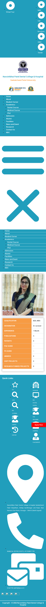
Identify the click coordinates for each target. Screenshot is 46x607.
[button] (23, 182)
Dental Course (13, 107)
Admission (10, 116)
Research (10, 127)
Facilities (9, 121)
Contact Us (10, 130)
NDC (8, 132)
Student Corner (12, 102)
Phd (8, 113)
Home (8, 96)
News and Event (12, 124)
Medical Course (13, 110)
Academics (10, 105)
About (8, 99)
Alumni (9, 119)
